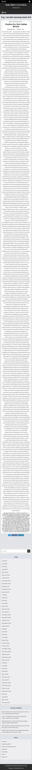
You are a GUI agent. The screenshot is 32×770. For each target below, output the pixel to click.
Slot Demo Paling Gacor (16, 21)
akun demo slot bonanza (14, 513)
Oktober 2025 (5, 586)
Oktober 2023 (5, 654)
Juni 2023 (4, 665)
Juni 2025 (4, 597)
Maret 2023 (5, 674)
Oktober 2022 (5, 688)
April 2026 (5, 569)
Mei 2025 (4, 600)
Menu (4, 1)
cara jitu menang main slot (18, 517)
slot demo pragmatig (25, 529)
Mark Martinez (11, 29)
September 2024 (6, 623)
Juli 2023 (4, 663)
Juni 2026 (4, 563)
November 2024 (6, 617)
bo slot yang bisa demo (19, 516)
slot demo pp (16, 529)
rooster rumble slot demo (17, 526)
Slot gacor (4, 757)
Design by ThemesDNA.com (16, 768)
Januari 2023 (5, 680)
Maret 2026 (5, 572)
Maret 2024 (5, 640)
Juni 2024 (4, 631)
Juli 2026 (4, 561)
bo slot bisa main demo (8, 516)
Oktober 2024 (5, 620)
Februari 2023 (6, 677)
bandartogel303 (6, 744)
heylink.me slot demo (21, 523)
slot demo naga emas (25, 528)
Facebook (15, 535)
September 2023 (6, 657)
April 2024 (5, 637)
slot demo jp (16, 528)
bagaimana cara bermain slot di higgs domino (18, 515)
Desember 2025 (6, 580)
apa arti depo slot (13, 514)
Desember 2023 (6, 648)
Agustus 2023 (5, 660)
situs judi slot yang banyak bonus (16, 527)
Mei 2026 (4, 566)
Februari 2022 (6, 702)
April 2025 (5, 603)
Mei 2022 (4, 694)
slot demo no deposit (7, 529)
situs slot (4, 741)
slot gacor (4, 749)
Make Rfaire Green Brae (16, 5)
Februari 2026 (6, 575)
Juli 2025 (4, 595)
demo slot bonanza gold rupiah (18, 519)
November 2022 (6, 685)
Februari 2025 (6, 609)
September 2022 (6, 691)
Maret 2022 (5, 699)
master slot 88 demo (17, 525)
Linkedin (22, 535)
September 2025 (6, 589)
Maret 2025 (5, 606)
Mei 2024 (4, 634)
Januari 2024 (5, 646)
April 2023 (5, 671)
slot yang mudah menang (20, 530)
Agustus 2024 (5, 626)
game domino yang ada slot (20, 522)
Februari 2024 (6, 643)
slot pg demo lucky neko (8, 530)
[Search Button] (29, 1)
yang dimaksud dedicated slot (21, 531)
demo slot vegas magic (8, 522)
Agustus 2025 (5, 592)
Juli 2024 (4, 629)
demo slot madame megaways (14, 521)
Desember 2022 (6, 682)
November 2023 (6, 651)
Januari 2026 (5, 578)
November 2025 (6, 583)
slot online (5, 751)
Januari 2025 (5, 612)
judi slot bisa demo (14, 524)
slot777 (4, 754)
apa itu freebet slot (22, 514)
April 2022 (5, 697)
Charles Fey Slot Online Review (16, 25)
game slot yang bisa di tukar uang (16, 523)
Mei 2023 (4, 668)
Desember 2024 (6, 614)
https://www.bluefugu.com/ (9, 746)
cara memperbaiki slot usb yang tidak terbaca (14, 517)
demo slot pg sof (25, 521)
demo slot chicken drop (18, 520)
